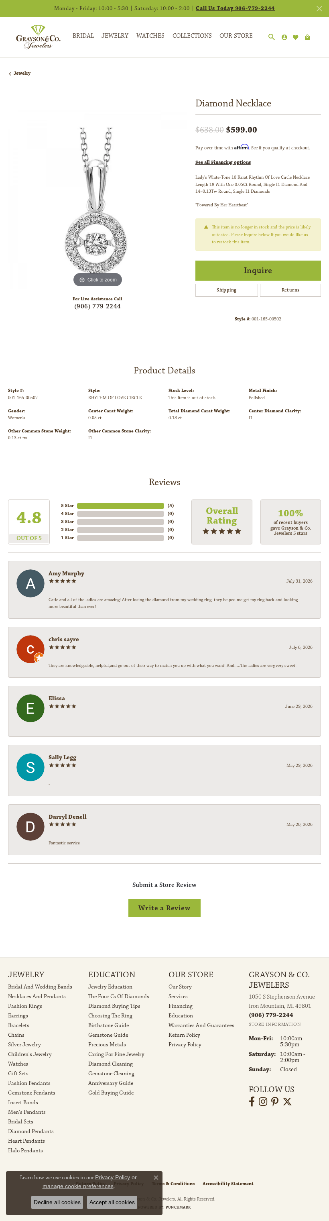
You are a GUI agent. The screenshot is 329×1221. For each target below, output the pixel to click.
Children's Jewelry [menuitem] (30, 1054)
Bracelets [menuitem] (18, 1025)
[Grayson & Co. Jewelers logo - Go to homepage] (32, 37)
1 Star (67, 538)
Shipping (226, 290)
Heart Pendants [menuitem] (26, 1141)
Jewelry (115, 36)
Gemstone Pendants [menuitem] (31, 1093)
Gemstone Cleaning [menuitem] (111, 1073)
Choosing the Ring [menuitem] (110, 1015)
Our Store (236, 36)
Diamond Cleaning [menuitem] (110, 1064)
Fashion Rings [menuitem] (25, 1006)
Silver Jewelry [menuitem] (24, 1044)
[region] (97, 199)
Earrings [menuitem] (18, 1015)
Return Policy (184, 1035)
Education (181, 1015)
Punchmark (178, 1207)
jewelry (22, 73)
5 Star (67, 506)
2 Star (67, 530)
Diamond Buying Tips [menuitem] (114, 1006)
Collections (192, 36)
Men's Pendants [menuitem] (27, 1112)
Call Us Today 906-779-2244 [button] (235, 8)
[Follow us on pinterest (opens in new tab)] (274, 1102)
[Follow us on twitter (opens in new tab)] (287, 1102)
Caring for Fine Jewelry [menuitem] (116, 1054)
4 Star (67, 514)
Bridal (83, 36)
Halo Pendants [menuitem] (25, 1150)
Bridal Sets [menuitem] (20, 1121)
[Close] (319, 9)
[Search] (271, 37)
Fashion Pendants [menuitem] (29, 1083)
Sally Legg (62, 757)
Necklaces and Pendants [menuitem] (37, 996)
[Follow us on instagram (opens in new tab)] (263, 1102)
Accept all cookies (112, 1202)
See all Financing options (223, 162)
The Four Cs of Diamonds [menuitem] (118, 996)
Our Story (180, 987)
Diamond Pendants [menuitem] (31, 1131)
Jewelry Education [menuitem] (110, 987)
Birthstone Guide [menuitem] (108, 1025)
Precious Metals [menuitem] (107, 1044)
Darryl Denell (68, 817)
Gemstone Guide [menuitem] (108, 1035)
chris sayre (64, 639)
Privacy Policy (185, 1044)
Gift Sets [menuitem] (18, 1073)
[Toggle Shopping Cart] (307, 37)
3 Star (67, 522)
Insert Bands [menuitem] (23, 1102)
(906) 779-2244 (97, 306)
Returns (291, 290)
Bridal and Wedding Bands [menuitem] (40, 987)
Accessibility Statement (228, 1184)
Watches (150, 36)
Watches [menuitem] (18, 1064)
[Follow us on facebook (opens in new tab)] (252, 1102)
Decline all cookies (57, 1202)
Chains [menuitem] (16, 1035)
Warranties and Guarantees (201, 1025)
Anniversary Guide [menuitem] (110, 1083)
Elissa (57, 698)
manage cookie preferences (78, 1186)
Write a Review (164, 908)
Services (178, 996)
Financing (181, 1006)
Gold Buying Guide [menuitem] (111, 1093)
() (170, 506)
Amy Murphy (66, 573)
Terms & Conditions (173, 1184)
